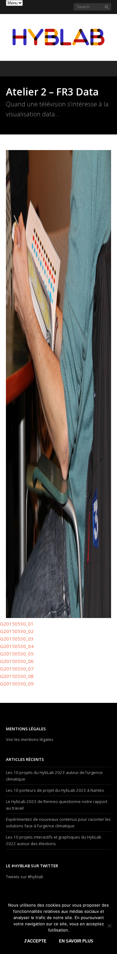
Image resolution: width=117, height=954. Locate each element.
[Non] (109, 925)
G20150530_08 (17, 676)
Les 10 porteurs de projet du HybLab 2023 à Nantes (55, 790)
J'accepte (35, 941)
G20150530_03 (17, 638)
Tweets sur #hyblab (24, 876)
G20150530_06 (17, 661)
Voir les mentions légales (29, 739)
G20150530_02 (17, 631)
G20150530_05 (17, 653)
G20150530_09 (17, 683)
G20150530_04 (17, 646)
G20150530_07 (17, 668)
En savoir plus (76, 941)
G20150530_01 (17, 624)
